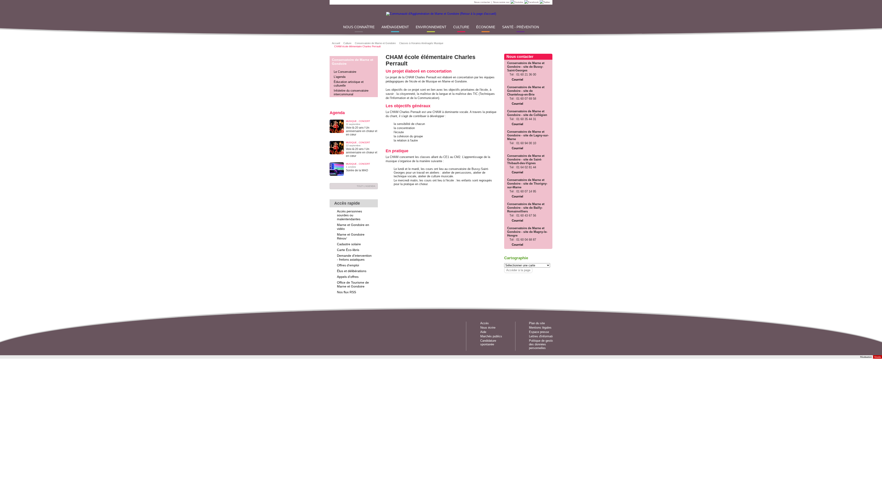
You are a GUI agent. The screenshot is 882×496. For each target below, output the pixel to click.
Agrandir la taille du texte (540, 43)
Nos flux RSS (346, 292)
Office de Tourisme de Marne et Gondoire (353, 284)
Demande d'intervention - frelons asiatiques (354, 257)
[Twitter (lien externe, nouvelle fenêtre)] (544, 2)
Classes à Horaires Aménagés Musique (421, 43)
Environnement (431, 27)
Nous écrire (487, 327)
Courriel (517, 79)
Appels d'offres (348, 277)
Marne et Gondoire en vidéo (353, 227)
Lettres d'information (542, 336)
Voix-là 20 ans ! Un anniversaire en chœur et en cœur (361, 131)
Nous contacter (482, 2)
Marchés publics (491, 336)
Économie (485, 27)
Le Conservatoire (345, 71)
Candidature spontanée (488, 342)
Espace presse (539, 332)
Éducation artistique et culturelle (349, 83)
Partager (505, 43)
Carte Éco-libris (348, 250)
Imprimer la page (545, 43)
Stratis (877, 357)
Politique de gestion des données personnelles (542, 344)
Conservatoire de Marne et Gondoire (375, 43)
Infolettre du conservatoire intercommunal (351, 92)
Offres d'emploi (348, 265)
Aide (483, 332)
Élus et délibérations (351, 271)
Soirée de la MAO (357, 170)
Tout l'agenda (366, 186)
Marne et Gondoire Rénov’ (351, 236)
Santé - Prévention (520, 27)
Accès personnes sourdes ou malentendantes (349, 215)
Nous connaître (359, 27)
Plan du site (537, 323)
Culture (461, 27)
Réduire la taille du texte (534, 43)
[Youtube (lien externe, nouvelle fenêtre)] (516, 2)
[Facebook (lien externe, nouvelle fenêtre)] (531, 2)
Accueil (336, 43)
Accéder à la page (518, 270)
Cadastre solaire (349, 244)
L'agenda (339, 77)
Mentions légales (540, 327)
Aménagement (395, 27)
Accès (484, 323)
